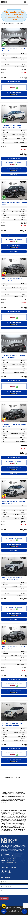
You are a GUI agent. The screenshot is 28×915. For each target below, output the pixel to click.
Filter (24, 912)
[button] (14, 81)
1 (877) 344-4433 (10, 860)
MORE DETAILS (14, 98)
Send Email (4, 898)
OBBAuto (11, 907)
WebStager (20, 911)
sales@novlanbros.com (11, 862)
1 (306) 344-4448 (10, 858)
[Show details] (14, 37)
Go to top (20, 777)
